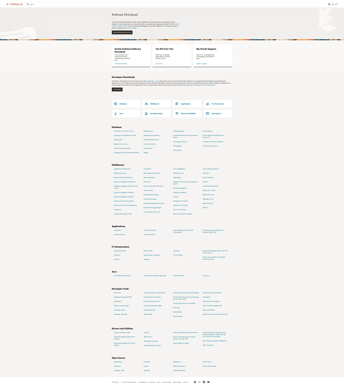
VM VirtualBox (177, 255)
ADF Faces (117, 293)
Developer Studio (119, 310)
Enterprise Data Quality (151, 195)
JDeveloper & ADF (149, 310)
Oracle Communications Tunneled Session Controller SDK (184, 338)
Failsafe (146, 332)
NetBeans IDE (148, 314)
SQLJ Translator (208, 345)
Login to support (201, 63)
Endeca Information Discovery (153, 186)
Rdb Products (177, 150)
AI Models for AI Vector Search (124, 131)
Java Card (206, 275)
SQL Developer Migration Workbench (215, 341)
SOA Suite (206, 173)
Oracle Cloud (207, 362)
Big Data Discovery (120, 173)
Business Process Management (124, 201)
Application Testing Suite (122, 169)
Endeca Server (148, 190)
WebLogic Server (208, 199)
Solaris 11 (117, 259)
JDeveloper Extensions (151, 341)
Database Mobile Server (151, 140)
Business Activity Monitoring (123, 177)
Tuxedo (205, 182)
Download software (121, 63)
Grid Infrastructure (150, 144)
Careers (158, 382)
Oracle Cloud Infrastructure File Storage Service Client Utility (186, 298)
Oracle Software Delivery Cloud (122, 32)
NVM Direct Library (179, 366)
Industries (147, 362)
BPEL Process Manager (121, 306)
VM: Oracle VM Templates (211, 301)
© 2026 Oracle (115, 382)
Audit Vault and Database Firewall (125, 135)
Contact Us (185, 382)
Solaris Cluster (148, 251)
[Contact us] (336, 4)
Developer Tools (119, 370)
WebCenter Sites (208, 203)
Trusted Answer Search (210, 146)
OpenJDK (147, 370)
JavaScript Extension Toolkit (153, 306)
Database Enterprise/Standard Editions (126, 152)
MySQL (146, 152)
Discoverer (147, 182)
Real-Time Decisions (179, 209)
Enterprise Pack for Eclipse (152, 297)
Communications (119, 234)
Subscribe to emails (166, 382)
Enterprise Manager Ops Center (154, 203)
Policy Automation (149, 234)
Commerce (117, 230)
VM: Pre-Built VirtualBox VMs (212, 306)
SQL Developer (178, 316)
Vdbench (146, 259)
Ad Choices (152, 382)
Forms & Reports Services (152, 212)
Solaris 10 (117, 255)
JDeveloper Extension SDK (152, 345)
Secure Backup (207, 131)
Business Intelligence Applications (125, 182)
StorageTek (206, 297)
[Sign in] (333, 4)
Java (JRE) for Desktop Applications (155, 275)
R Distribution (177, 146)
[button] (7, 4)
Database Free (148, 131)
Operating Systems (179, 370)
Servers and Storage (209, 366)
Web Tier (205, 207)
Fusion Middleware (179, 169)
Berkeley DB (118, 140)
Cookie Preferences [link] (142, 382)
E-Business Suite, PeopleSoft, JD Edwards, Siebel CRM (213, 231)
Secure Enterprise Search (211, 169)
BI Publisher (118, 301)
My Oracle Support (131, 28)
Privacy (124, 382)
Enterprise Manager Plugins (153, 207)
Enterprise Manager (150, 199)
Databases (117, 366)
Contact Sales (117, 89)
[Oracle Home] (16, 4)
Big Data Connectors (120, 144)
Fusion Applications (150, 230)
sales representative (208, 85)
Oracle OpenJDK (178, 275)
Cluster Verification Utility (122, 148)
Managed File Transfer (180, 201)
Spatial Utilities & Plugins (181, 343)
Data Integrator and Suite (152, 173)
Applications (118, 362)
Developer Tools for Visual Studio (154, 293)
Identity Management (180, 188)
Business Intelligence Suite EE (123, 197)
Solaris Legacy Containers (152, 255)
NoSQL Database (178, 131)
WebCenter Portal (208, 195)
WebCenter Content (209, 190)
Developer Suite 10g (120, 314)
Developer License (154, 81)
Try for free (159, 63)
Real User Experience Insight (182, 214)
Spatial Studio (177, 312)
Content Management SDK (122, 214)
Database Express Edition (152, 135)
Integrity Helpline (177, 382)
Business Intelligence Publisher (124, 192)
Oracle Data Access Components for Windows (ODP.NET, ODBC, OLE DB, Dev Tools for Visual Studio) (214, 334)
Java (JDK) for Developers (122, 275)
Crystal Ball (147, 169)
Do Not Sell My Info (132, 382)
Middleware (177, 362)
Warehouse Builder (209, 310)
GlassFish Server (178, 173)
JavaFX (146, 366)
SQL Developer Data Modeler (212, 293)
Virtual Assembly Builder (210, 186)
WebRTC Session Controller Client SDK (215, 314)
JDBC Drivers (148, 337)
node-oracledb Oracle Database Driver (185, 332)
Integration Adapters (180, 192)
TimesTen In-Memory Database (213, 142)
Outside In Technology (180, 205)
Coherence (117, 209)
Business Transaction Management (125, 205)
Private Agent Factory (180, 142)
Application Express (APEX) (123, 297)
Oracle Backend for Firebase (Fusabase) (186, 293)
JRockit (175, 197)
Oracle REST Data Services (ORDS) (184, 303)
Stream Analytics (208, 177)
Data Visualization (149, 177)
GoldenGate (177, 177)
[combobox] (172, 4)
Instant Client (148, 148)
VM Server (176, 251)
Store (192, 85)
